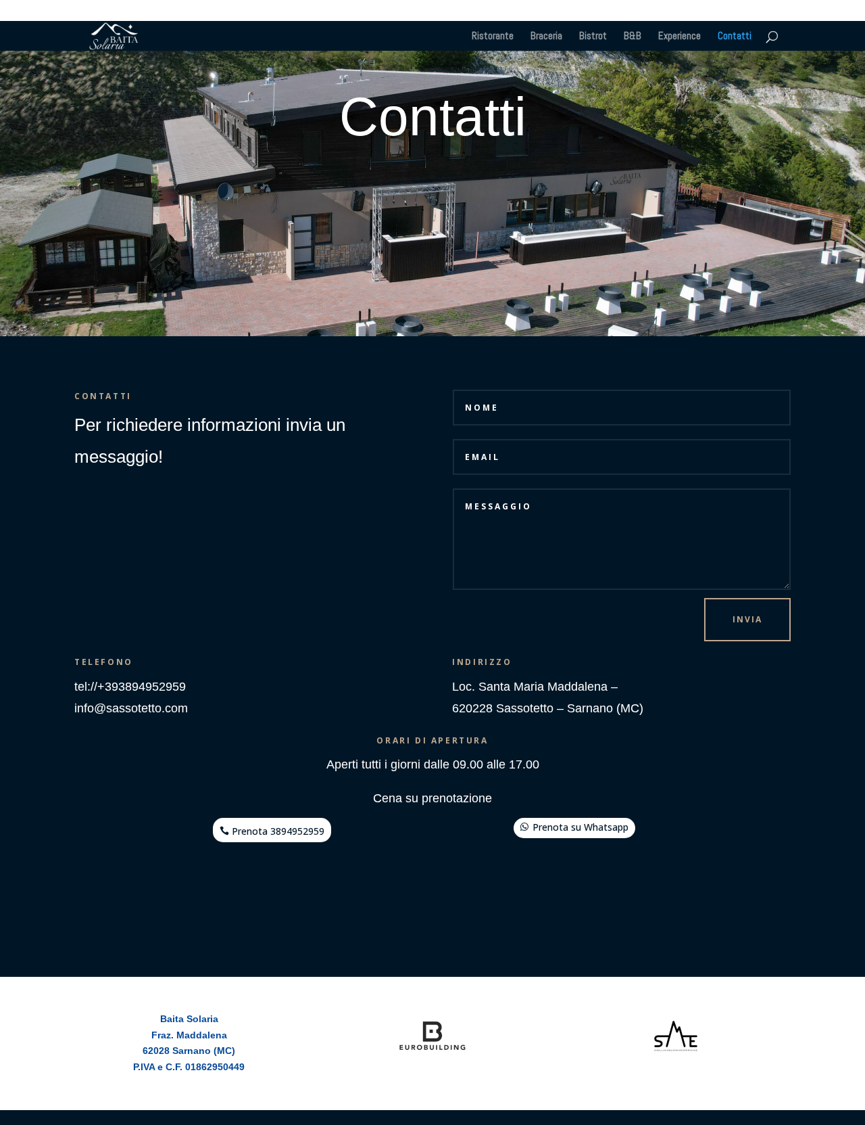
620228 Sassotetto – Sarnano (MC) (547, 708)
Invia (747, 619)
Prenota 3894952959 (278, 831)
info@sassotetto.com (131, 708)
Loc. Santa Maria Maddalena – (535, 686)
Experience (679, 36)
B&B (632, 36)
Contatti (734, 36)
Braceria (546, 36)
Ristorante (493, 36)
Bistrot (593, 36)
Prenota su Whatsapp (580, 827)
